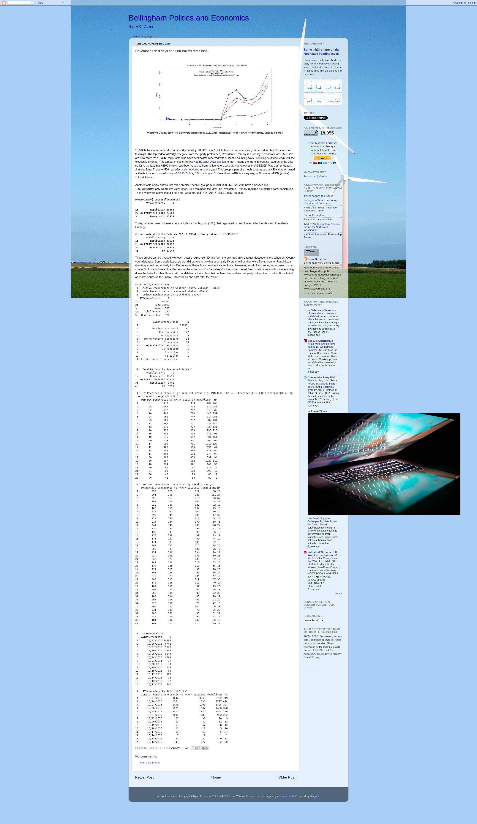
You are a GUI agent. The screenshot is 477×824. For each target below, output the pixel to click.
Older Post (286, 777)
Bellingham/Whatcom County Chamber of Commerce (321, 202)
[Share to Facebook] (204, 748)
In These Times (317, 411)
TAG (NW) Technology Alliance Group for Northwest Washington (322, 227)
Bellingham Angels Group (319, 195)
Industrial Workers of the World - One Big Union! (323, 553)
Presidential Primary (234, 154)
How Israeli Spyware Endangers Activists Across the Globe (322, 521)
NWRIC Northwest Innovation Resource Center (321, 209)
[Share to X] (200, 748)
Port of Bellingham (314, 215)
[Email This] (193, 748)
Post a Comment (150, 762)
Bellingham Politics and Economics (189, 17)
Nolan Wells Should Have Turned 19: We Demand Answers (321, 346)
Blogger (314, 796)
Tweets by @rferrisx (315, 176)
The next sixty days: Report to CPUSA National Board (323, 382)
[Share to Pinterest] (207, 748)
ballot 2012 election (210, 161)
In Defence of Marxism (322, 310)
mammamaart (285, 796)
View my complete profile (318, 293)
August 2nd (212, 173)
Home (216, 777)
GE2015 (182, 173)
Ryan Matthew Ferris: (321, 143)
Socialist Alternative (320, 340)
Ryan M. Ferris (316, 259)
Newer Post (144, 777)
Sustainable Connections (318, 219)
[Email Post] (186, 747)
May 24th (194, 173)
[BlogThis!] (196, 748)
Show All (338, 594)
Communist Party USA (322, 377)
